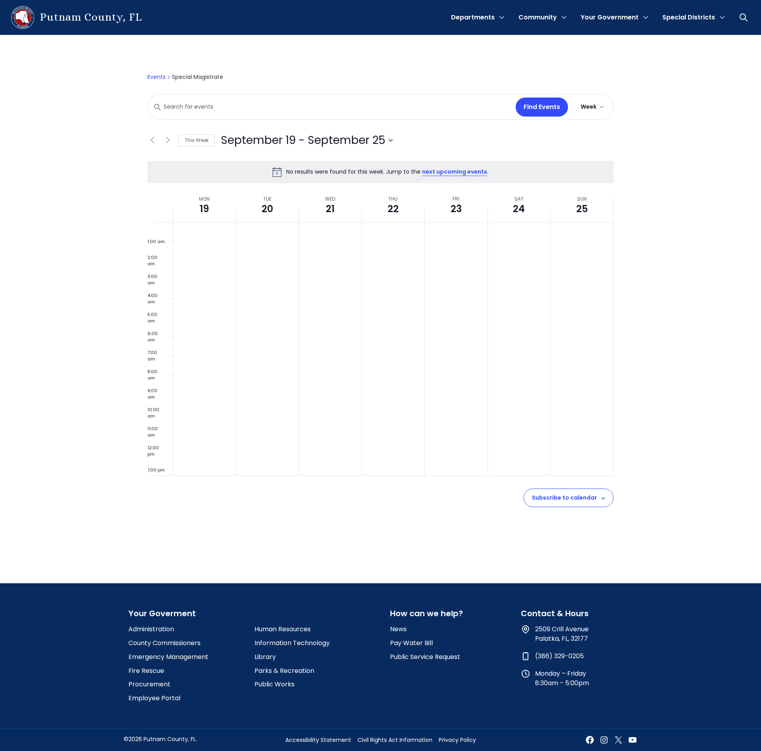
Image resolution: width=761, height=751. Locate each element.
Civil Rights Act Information (395, 740)
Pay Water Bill (411, 643)
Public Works (274, 684)
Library (265, 656)
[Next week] (167, 140)
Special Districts (688, 17)
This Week (196, 140)
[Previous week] (152, 140)
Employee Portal (154, 698)
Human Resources (282, 629)
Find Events (542, 106)
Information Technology (292, 643)
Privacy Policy (457, 740)
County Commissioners (164, 643)
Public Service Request (425, 656)
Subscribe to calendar (564, 498)
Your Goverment (162, 613)
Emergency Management (168, 656)
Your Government (610, 17)
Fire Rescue (146, 670)
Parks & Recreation (284, 670)
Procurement (149, 684)
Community (537, 17)
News (398, 629)
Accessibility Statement (318, 740)
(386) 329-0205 (559, 656)
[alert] (380, 172)
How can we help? (426, 613)
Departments (473, 17)
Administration (151, 629)
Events (156, 77)
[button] (744, 17)
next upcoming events (454, 172)
